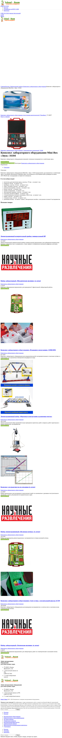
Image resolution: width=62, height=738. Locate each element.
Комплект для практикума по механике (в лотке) (18, 487)
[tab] (32, 167)
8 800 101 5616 (5, 6)
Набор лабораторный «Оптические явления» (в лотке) (20, 645)
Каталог (7, 86)
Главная (3, 86)
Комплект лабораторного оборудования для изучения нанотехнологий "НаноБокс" (24, 115)
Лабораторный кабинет (16, 86)
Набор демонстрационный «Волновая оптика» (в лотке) (20, 532)
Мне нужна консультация (8, 163)
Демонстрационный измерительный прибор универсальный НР (23, 236)
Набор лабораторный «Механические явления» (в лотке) (21, 281)
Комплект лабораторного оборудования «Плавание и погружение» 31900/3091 (28, 350)
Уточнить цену (5, 161)
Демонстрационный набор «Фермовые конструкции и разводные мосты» (26, 416)
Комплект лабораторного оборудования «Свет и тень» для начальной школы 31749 (30, 601)
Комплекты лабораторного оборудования (34, 86)
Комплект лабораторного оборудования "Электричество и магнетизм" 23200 (22, 150)
